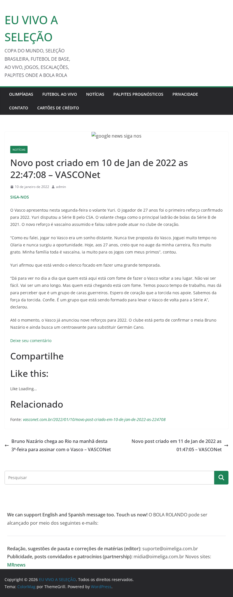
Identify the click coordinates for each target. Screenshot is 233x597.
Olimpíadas (21, 94)
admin (61, 186)
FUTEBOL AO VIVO (59, 94)
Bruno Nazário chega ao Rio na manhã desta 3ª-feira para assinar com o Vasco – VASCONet (61, 445)
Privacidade (185, 94)
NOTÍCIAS (95, 94)
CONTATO (18, 108)
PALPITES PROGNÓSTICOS (138, 94)
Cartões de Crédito (58, 108)
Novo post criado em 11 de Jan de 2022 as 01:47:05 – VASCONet (177, 445)
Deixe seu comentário (30, 340)
